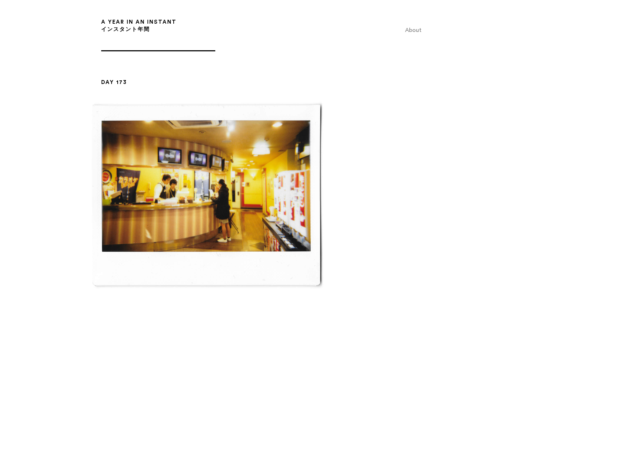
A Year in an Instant (139, 22)
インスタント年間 (125, 29)
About (413, 30)
